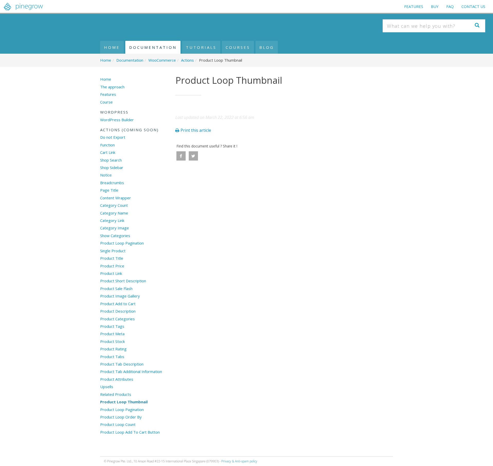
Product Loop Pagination (122, 243)
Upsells (106, 386)
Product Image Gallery (120, 296)
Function (107, 144)
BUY (435, 6)
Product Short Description (123, 280)
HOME (112, 47)
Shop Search (111, 160)
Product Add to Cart (118, 303)
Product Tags (112, 326)
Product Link (111, 273)
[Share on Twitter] (193, 156)
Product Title (111, 258)
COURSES (238, 47)
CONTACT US (473, 6)
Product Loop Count (118, 424)
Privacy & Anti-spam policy (239, 461)
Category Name (114, 213)
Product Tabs (112, 356)
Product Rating (113, 348)
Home (105, 79)
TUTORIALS (201, 47)
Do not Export (112, 137)
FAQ (450, 6)
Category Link (112, 220)
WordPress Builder (117, 119)
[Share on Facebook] (181, 156)
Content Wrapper (115, 197)
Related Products (115, 394)
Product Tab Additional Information (131, 371)
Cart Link (107, 152)
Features (108, 94)
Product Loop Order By (121, 417)
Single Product (113, 250)
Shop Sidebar (111, 167)
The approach (112, 86)
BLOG (266, 47)
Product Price (112, 265)
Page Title (109, 190)
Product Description (118, 311)
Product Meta (112, 333)
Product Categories (117, 318)
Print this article (196, 130)
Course (106, 102)
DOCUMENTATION (153, 47)
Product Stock (112, 341)
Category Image (114, 227)
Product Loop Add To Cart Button (130, 432)
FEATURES (413, 6)
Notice (106, 175)
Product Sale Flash (116, 288)
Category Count (114, 205)
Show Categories (115, 235)
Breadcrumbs (112, 182)
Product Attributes (116, 379)
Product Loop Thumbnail (124, 401)
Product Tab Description (122, 364)
